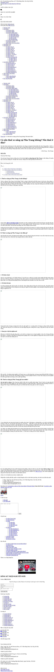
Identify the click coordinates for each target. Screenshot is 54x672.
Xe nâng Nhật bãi (13, 531)
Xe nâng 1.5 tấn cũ (10, 48)
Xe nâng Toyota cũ (10, 64)
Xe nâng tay (6, 602)
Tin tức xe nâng (6, 607)
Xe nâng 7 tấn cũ (13, 59)
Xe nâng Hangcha (10, 519)
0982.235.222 (11, 25)
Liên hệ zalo (10, 670)
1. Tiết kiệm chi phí (10, 171)
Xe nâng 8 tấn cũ (13, 60)
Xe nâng (8, 521)
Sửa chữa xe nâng (7, 606)
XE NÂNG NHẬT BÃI (8, 62)
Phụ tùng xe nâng (10, 537)
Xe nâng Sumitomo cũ (11, 71)
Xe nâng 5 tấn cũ (10, 55)
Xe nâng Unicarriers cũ (11, 72)
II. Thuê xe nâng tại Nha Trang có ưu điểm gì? (12, 170)
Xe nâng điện (12, 523)
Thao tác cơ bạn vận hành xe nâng (13, 548)
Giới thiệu (3, 2)
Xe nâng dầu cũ (6, 615)
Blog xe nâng (6, 609)
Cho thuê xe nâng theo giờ (12, 555)
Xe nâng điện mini (13, 525)
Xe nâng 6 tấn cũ (13, 58)
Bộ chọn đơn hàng (13, 39)
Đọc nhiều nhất (6, 501)
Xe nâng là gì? (9, 545)
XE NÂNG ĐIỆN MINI (11, 32)
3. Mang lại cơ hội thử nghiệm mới (12, 173)
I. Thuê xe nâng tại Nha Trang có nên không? (12, 168)
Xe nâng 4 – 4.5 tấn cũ (11, 54)
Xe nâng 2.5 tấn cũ (10, 50)
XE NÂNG (6, 29)
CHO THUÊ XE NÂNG (9, 73)
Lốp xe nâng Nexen (10, 77)
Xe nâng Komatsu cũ (11, 63)
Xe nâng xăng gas (7, 600)
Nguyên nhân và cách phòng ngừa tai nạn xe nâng (17, 552)
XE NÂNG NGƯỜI (10, 41)
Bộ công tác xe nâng (10, 539)
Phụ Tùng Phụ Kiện (7, 78)
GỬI (20, 513)
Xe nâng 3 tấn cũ (10, 52)
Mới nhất (5, 500)
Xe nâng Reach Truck (14, 36)
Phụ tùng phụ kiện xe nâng (9, 605)
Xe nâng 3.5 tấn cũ (10, 53)
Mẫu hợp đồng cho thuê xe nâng (13, 553)
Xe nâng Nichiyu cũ (10, 69)
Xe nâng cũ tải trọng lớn (11, 57)
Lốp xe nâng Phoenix (11, 76)
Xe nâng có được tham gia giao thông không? (16, 543)
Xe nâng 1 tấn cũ (10, 46)
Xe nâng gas (12, 526)
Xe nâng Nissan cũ (10, 68)
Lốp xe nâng (6, 74)
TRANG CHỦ (6, 27)
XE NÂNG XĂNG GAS (12, 40)
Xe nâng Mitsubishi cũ (11, 67)
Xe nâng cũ (8, 527)
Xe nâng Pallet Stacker (14, 35)
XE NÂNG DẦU (10, 30)
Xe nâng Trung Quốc (11, 518)
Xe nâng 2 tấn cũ (10, 49)
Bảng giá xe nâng (10, 546)
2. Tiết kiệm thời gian (10, 172)
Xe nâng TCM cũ (10, 65)
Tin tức (7, 2)
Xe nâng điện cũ (7, 616)
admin (2, 495)
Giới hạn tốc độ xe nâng (11, 547)
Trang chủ (3, 136)
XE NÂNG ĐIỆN (10, 31)
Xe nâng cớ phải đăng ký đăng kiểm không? (16, 551)
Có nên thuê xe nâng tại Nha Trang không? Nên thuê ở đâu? (21, 486)
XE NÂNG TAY (7, 44)
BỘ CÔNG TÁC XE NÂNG (12, 43)
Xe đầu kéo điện (12, 38)
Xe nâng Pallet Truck (13, 34)
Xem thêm (4, 631)
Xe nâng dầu (12, 522)
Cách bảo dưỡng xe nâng (11, 550)
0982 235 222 (38, 471)
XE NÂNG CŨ (6, 45)
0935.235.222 (11, 24)
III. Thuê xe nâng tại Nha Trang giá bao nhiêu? (12, 174)
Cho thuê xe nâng (48, 486)
